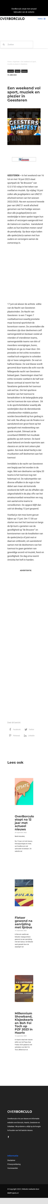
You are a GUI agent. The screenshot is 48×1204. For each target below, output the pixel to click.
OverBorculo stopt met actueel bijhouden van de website (24, 10)
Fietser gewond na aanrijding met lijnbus (23, 922)
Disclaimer (11, 1160)
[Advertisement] (24, 273)
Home (9, 62)
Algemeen (16, 62)
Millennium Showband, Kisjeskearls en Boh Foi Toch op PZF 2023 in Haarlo (24, 1023)
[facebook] (8, 1137)
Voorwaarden (12, 1168)
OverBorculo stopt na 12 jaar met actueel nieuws (24, 823)
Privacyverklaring (14, 1164)
